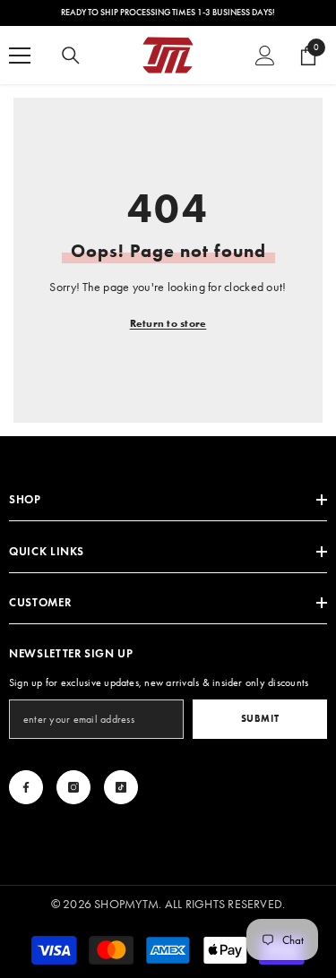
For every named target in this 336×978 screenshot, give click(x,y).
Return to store (168, 323)
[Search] (71, 55)
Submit (260, 718)
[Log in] (265, 55)
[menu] (19, 55)
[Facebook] (26, 787)
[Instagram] (73, 787)
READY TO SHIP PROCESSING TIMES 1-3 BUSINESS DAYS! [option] (168, 12)
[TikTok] (121, 787)
